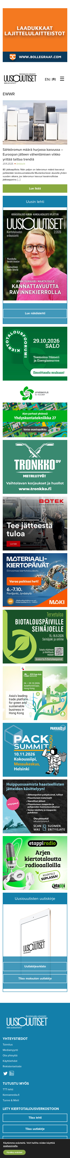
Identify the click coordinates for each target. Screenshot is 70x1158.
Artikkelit (20, 163)
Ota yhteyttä (10, 1055)
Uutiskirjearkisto (35, 966)
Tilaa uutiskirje (35, 1129)
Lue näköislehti (35, 313)
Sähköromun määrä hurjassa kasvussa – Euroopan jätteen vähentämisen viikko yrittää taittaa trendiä (33, 154)
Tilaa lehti (35, 1117)
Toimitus (8, 1044)
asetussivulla (10, 1146)
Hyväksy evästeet (14, 1152)
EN (47, 79)
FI (54, 79)
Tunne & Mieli (11, 1100)
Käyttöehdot (10, 1061)
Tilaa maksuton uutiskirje (35, 978)
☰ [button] (62, 79)
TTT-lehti (8, 1089)
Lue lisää (35, 188)
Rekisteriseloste (12, 1066)
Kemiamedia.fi (11, 1095)
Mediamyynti (10, 1050)
